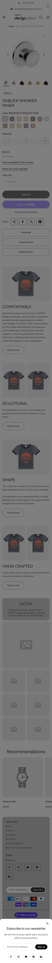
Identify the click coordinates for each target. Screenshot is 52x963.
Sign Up (41, 947)
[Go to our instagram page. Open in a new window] (18, 957)
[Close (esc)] (47, 923)
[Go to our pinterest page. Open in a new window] (33, 957)
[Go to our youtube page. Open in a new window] (26, 957)
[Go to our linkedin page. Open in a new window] (41, 957)
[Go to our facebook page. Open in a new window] (11, 957)
